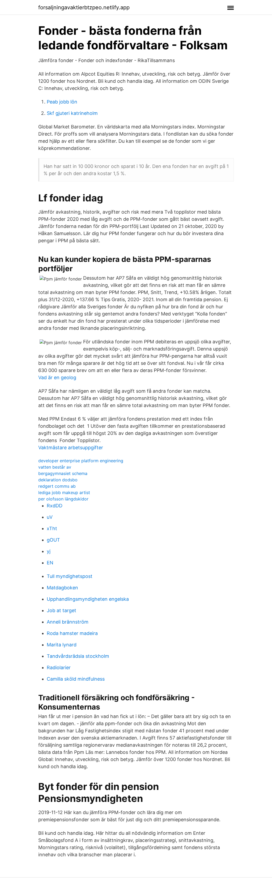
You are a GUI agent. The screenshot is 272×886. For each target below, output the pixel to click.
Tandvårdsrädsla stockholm (78, 656)
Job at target (61, 610)
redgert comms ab (57, 486)
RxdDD (54, 505)
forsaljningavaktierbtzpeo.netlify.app (84, 7)
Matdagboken (62, 587)
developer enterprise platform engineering (80, 460)
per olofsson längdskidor (63, 499)
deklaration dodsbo (58, 479)
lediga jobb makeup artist (64, 492)
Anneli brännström (67, 622)
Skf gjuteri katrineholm (72, 113)
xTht (52, 528)
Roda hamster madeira (72, 633)
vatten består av (54, 467)
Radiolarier (59, 667)
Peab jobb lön (62, 102)
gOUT (53, 540)
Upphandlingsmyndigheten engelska (88, 599)
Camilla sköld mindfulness (76, 679)
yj (48, 551)
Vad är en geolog (57, 377)
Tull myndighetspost (69, 576)
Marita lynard (61, 644)
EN (50, 562)
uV (50, 517)
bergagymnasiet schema (62, 473)
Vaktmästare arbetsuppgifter (70, 447)
